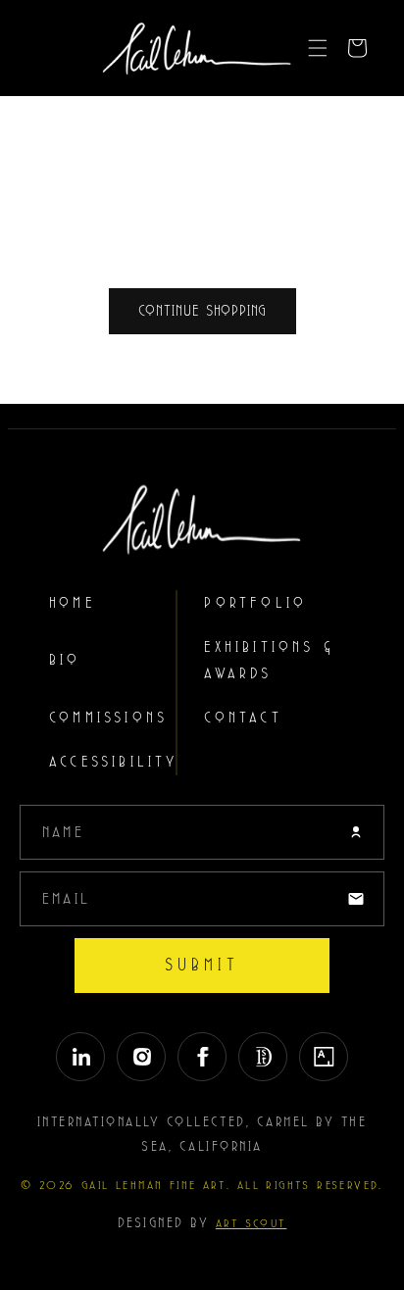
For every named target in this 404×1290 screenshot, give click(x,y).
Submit (202, 965)
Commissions (108, 718)
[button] (317, 48)
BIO (65, 660)
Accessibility (113, 762)
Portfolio (255, 603)
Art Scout (251, 1223)
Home (72, 603)
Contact (242, 718)
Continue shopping (202, 311)
